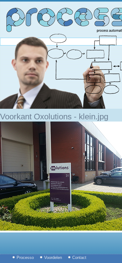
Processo (25, 257)
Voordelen (53, 257)
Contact (79, 257)
